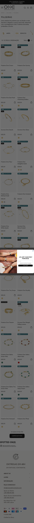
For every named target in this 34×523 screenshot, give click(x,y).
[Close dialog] (33, 250)
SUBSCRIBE (25, 265)
